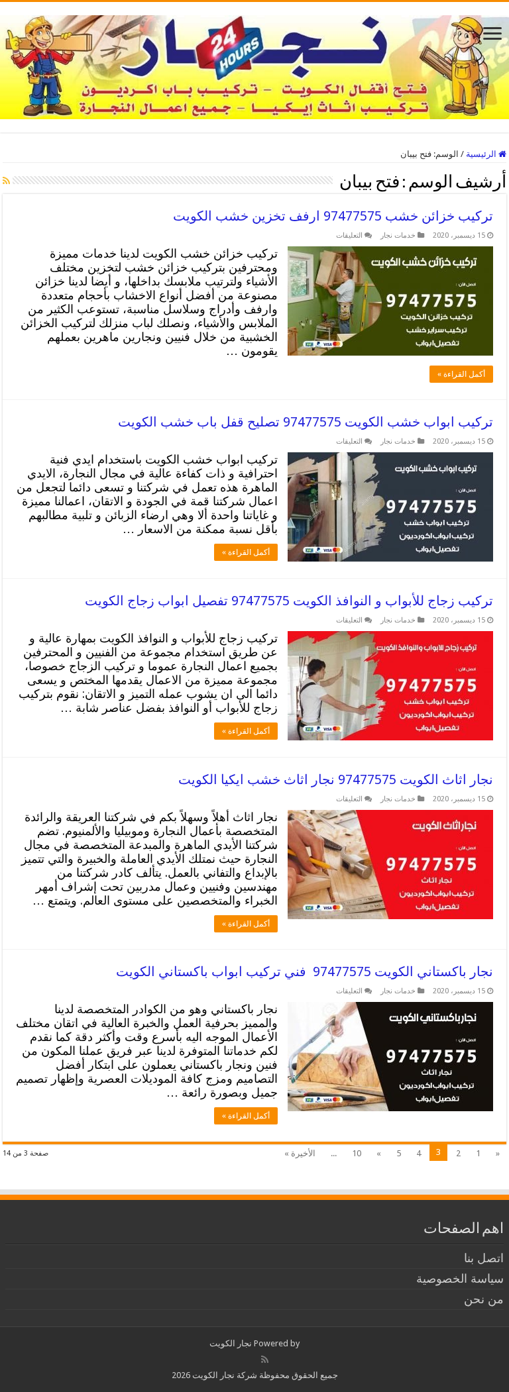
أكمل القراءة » (461, 374)
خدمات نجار (398, 235)
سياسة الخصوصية (460, 1278)
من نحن (484, 1299)
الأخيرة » (299, 1153)
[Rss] (265, 1359)
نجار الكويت (230, 1343)
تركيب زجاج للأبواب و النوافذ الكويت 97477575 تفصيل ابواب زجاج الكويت (289, 601)
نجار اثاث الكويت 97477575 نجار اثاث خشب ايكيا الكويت (335, 779)
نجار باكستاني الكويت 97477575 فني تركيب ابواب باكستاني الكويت (304, 971)
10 (356, 1153)
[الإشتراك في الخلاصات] (6, 180)
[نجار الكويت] (254, 65)
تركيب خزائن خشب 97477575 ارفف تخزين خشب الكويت (333, 216)
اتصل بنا (484, 1258)
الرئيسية (482, 154)
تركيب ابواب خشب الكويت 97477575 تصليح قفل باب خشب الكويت (305, 422)
